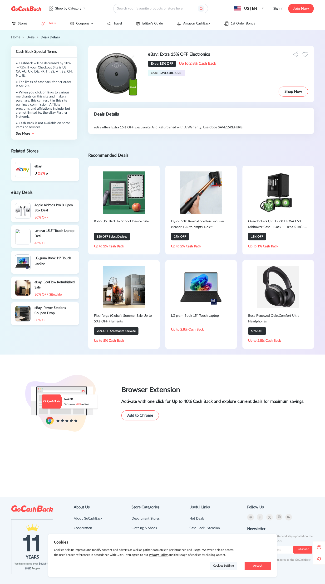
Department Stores (146, 518)
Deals (52, 23)
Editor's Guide (152, 23)
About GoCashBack (88, 518)
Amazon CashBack (196, 23)
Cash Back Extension (204, 528)
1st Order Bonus (243, 23)
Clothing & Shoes (144, 528)
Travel (117, 23)
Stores (22, 23)
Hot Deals (196, 518)
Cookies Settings (223, 566)
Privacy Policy (158, 555)
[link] (15, 37)
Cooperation (83, 528)
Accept (257, 566)
